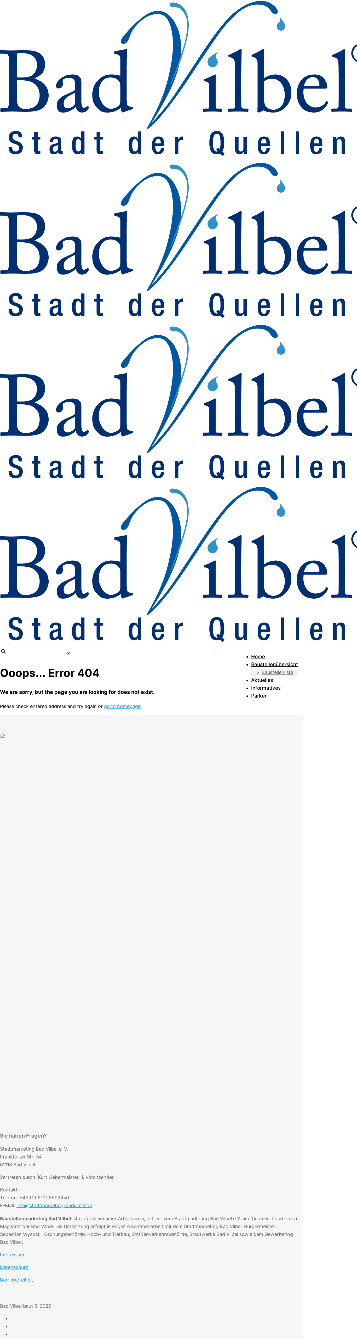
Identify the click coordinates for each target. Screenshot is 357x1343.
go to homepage (122, 706)
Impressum (12, 1254)
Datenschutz (14, 1267)
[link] (69, 653)
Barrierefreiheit (16, 1280)
